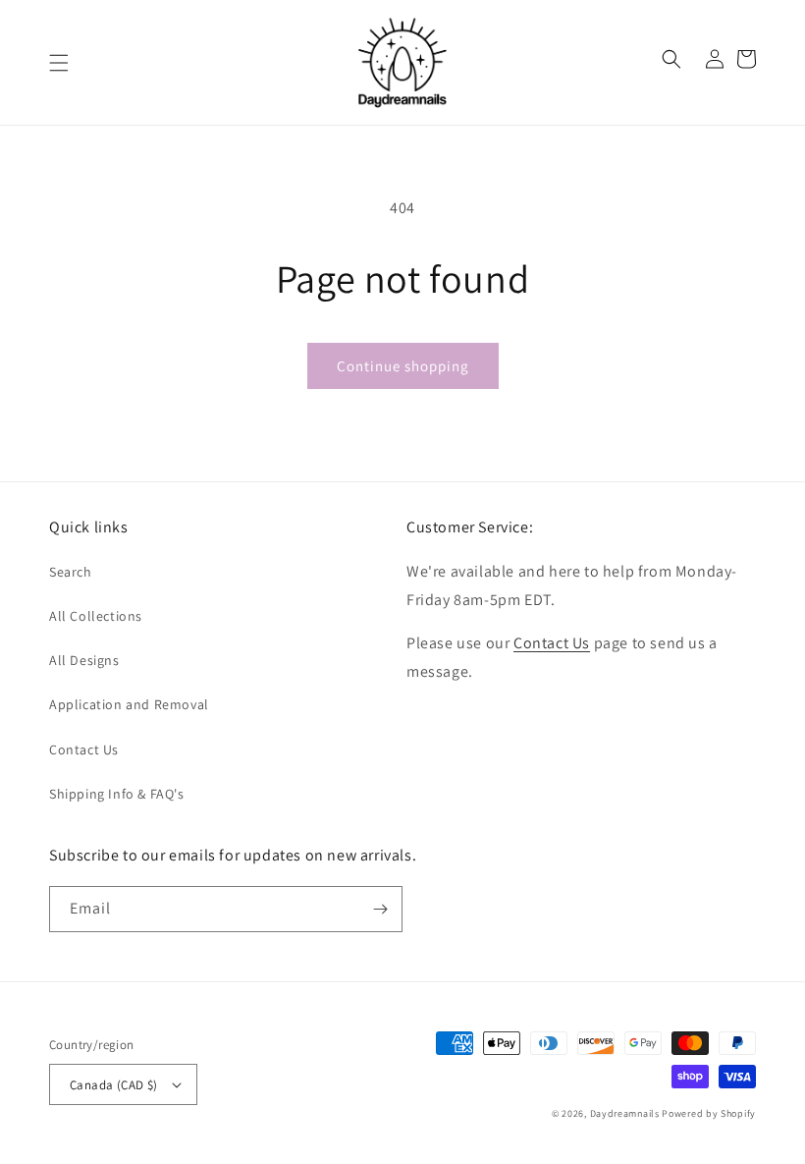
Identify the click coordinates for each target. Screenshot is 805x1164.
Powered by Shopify (709, 1113)
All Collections (95, 616)
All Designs (84, 660)
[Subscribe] (380, 909)
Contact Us (84, 749)
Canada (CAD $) (114, 1085)
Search (70, 572)
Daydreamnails (625, 1113)
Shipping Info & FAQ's (117, 794)
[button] (58, 62)
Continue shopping (403, 366)
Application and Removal (129, 704)
